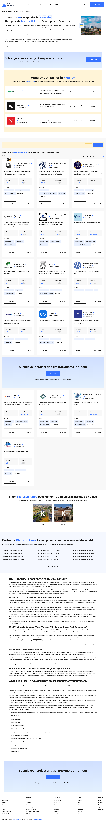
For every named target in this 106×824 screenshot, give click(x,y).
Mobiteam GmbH (38, 819)
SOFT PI (52, 264)
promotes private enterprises (75, 607)
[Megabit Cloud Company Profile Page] (78, 314)
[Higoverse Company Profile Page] (43, 314)
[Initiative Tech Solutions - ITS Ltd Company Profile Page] (43, 165)
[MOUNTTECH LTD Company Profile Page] (8, 265)
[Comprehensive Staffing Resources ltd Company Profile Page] (78, 265)
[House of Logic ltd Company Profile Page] (11, 106)
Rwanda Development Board (17, 658)
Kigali (20, 93)
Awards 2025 (54, 5)
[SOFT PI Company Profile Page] (43, 265)
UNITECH (17, 313)
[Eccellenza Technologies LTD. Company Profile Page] (43, 217)
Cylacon (20, 91)
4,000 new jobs (82, 659)
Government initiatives (15, 590)
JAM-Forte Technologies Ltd (23, 163)
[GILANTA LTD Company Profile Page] (78, 217)
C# (39, 697)
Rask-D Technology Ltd (56, 396)
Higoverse (52, 313)
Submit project (66, 5)
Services (42, 5)
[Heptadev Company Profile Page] (8, 217)
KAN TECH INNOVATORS (91, 164)
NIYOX (16, 396)
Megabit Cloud (88, 312)
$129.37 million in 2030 (74, 584)
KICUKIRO (53, 398)
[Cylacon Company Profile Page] (11, 92)
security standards (59, 637)
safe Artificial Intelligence (65, 652)
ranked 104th (57, 602)
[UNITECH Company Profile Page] (8, 314)
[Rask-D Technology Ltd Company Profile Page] (43, 397)
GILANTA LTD (88, 216)
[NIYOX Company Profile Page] (8, 397)
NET (44, 697)
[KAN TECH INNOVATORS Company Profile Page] (78, 165)
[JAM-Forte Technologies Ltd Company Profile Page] (8, 165)
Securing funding (37, 639)
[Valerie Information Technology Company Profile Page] (11, 121)
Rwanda (24, 93)
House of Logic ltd (23, 105)
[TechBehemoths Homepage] (8, 5)
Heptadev (17, 216)
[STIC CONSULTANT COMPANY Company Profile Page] (78, 397)
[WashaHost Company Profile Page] (8, 445)
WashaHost (18, 444)
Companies (31, 5)
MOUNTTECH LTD (20, 264)
